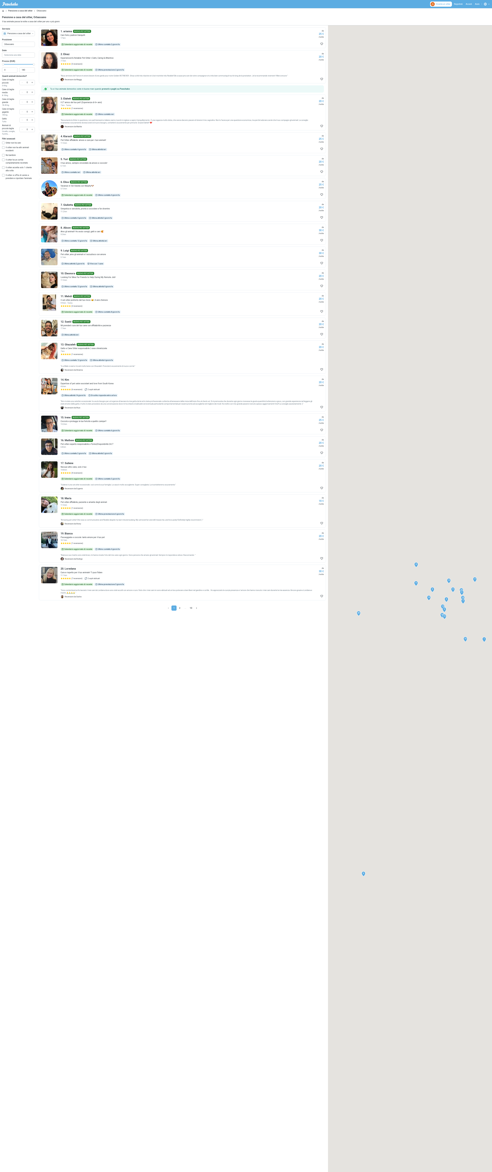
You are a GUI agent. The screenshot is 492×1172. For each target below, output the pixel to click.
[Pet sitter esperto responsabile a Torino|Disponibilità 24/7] (182, 446)
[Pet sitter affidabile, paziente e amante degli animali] (182, 510)
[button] (484, 639)
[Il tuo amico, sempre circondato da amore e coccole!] (182, 165)
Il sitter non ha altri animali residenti (17, 149)
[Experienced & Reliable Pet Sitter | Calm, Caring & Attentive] (182, 66)
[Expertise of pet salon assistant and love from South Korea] (182, 393)
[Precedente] (168, 608)
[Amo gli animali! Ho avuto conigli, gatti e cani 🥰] (182, 234)
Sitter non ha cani (13, 143)
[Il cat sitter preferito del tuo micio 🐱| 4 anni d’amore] (182, 304)
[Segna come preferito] (322, 44)
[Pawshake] (10, 4)
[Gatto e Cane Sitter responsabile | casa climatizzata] (182, 357)
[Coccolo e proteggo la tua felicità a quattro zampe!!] (182, 424)
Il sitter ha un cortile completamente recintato (17, 161)
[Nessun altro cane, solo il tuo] (182, 475)
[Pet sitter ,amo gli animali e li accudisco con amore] (182, 257)
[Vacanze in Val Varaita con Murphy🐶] (182, 188)
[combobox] (18, 33)
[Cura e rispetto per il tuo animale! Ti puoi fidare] (182, 582)
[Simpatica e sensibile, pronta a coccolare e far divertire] (182, 211)
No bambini (11, 155)
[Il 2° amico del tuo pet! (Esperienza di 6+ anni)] (182, 112)
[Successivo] (196, 608)
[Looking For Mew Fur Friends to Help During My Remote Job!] (182, 280)
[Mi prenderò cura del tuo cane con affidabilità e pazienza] (182, 328)
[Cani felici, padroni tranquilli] (182, 37)
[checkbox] (3, 143)
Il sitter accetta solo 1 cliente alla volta (19, 169)
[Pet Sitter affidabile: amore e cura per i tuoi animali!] (182, 142)
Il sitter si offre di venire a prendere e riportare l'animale (19, 176)
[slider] (3, 64)
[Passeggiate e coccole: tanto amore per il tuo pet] (182, 546)
